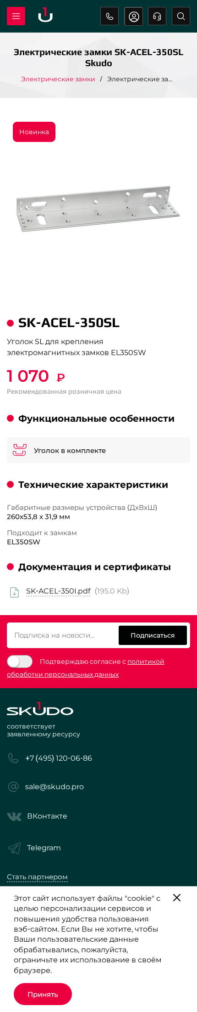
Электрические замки (58, 79)
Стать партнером (37, 876)
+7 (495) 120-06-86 (109, 16)
